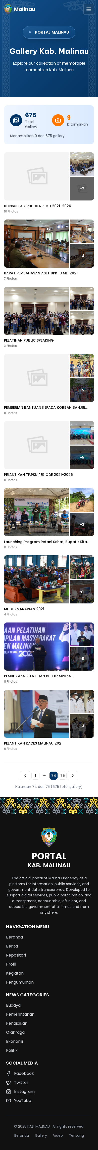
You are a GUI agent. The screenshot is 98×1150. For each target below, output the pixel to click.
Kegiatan (15, 973)
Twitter (21, 1082)
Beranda (14, 937)
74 (53, 775)
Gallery (41, 1135)
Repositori (16, 955)
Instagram (24, 1091)
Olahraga (15, 1032)
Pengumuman (20, 982)
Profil (11, 964)
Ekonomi (14, 1041)
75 (62, 775)
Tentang (76, 1135)
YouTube (22, 1100)
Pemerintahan (20, 1014)
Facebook (24, 1073)
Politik (12, 1050)
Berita (12, 946)
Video (58, 1135)
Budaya (13, 1005)
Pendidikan (16, 1023)
